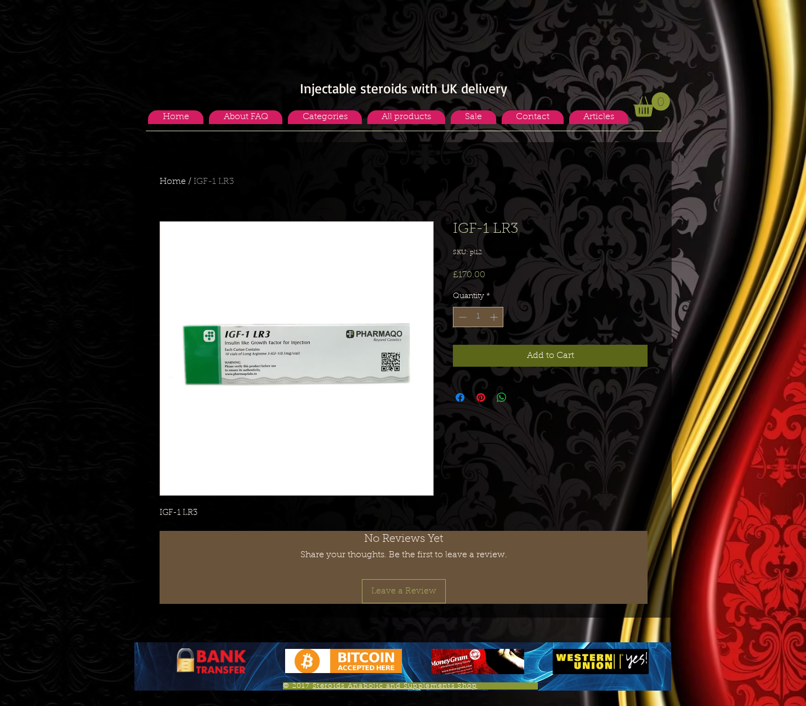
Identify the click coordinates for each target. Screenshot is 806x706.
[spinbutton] (478, 317)
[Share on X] (522, 397)
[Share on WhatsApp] (501, 397)
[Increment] (495, 317)
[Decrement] (461, 317)
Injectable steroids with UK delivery (403, 88)
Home (173, 181)
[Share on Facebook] (460, 397)
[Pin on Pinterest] (480, 397)
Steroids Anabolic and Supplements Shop (395, 686)
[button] (325, 117)
